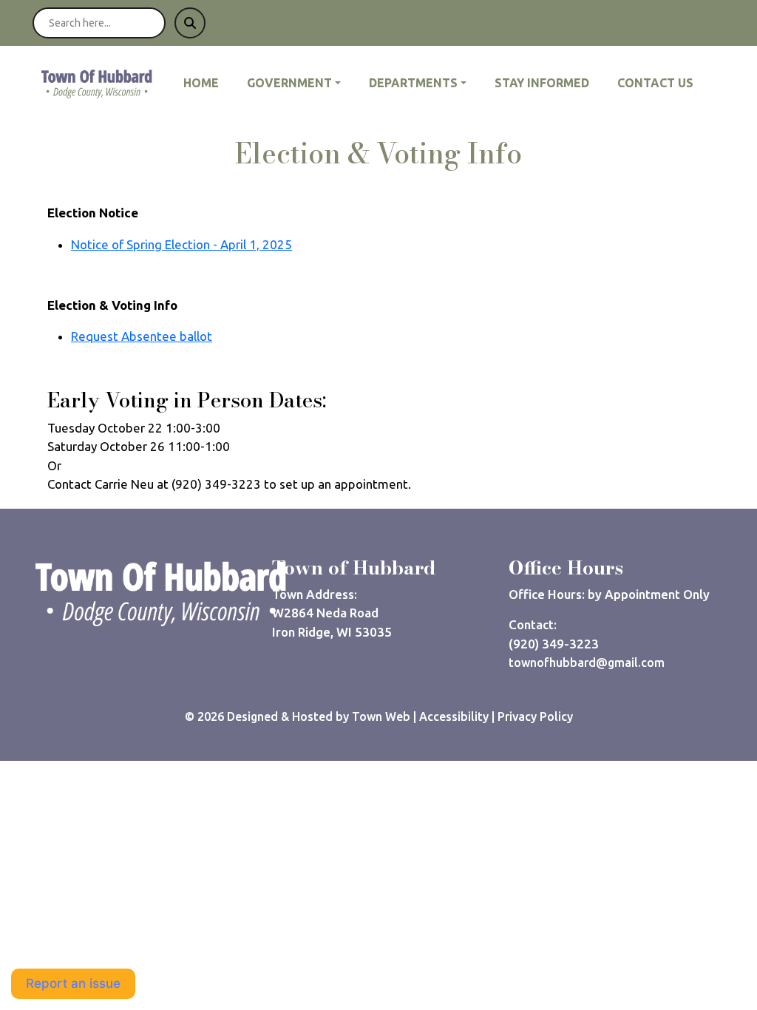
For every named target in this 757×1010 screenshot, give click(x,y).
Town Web (381, 716)
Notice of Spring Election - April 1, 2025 (181, 244)
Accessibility (454, 716)
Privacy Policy (535, 716)
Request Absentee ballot (141, 336)
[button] (302, 83)
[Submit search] (190, 22)
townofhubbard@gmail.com (587, 662)
